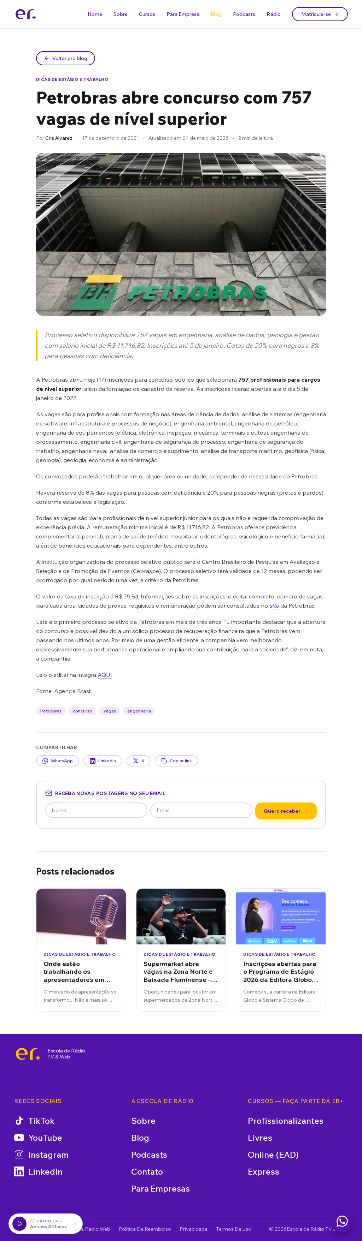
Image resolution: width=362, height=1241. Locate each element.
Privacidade (194, 1229)
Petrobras (51, 711)
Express (263, 1171)
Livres (260, 1137)
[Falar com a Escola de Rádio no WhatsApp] (342, 1221)
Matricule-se (316, 14)
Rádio (274, 14)
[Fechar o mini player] (75, 1223)
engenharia (139, 711)
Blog (216, 14)
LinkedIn (107, 760)
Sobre (120, 14)
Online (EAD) (273, 1154)
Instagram (48, 1154)
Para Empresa (183, 14)
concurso (82, 711)
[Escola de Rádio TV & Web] (28, 1053)
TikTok (41, 1120)
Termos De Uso (233, 1229)
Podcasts (244, 14)
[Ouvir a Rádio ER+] (19, 1224)
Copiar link (181, 760)
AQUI (105, 674)
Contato (147, 1171)
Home (95, 14)
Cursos (147, 14)
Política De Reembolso (145, 1229)
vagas (110, 711)
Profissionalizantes (285, 1120)
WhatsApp (62, 760)
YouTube (45, 1137)
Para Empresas (160, 1188)
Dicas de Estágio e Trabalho (72, 79)
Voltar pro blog (69, 58)
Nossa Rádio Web (89, 1229)
